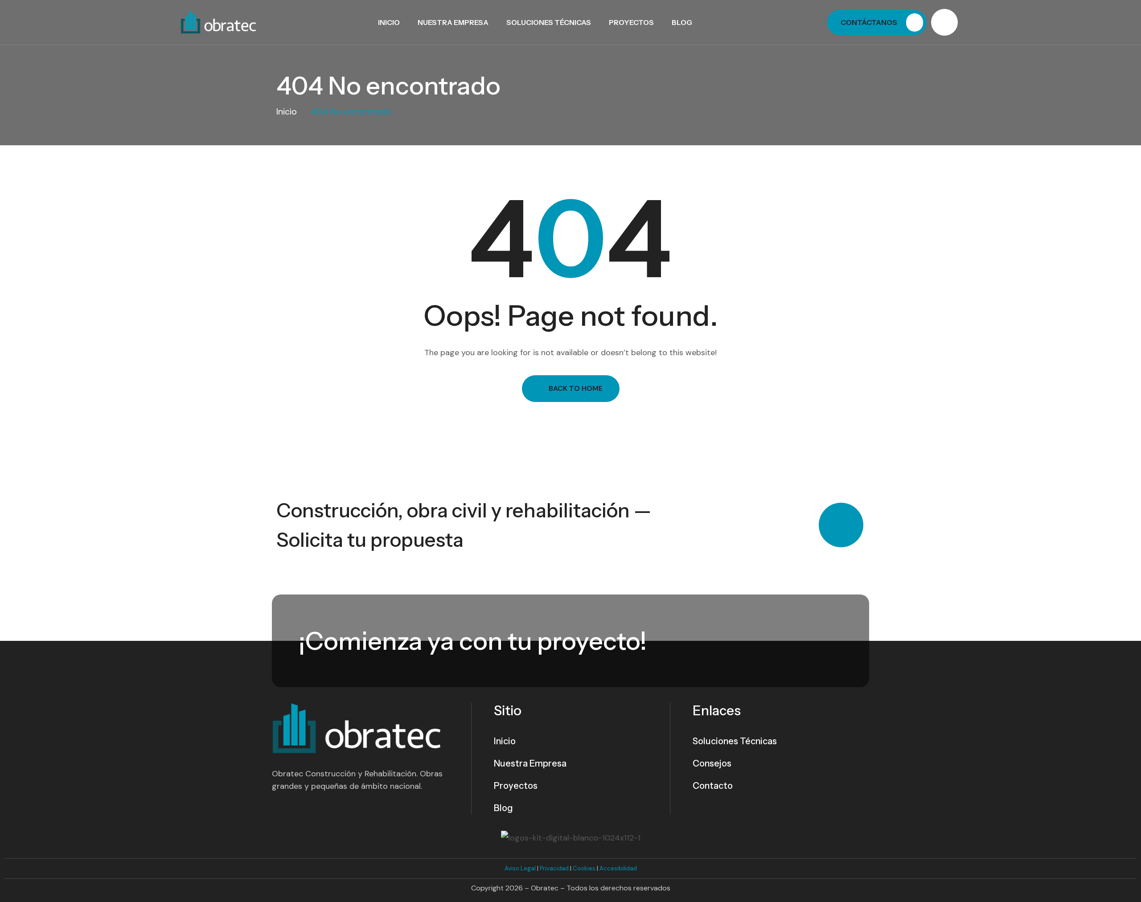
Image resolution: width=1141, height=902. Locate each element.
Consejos (712, 763)
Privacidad (554, 868)
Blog (682, 22)
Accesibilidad (618, 868)
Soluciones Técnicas (548, 22)
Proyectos (631, 22)
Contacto (713, 785)
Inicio (389, 22)
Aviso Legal (520, 868)
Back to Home (576, 388)
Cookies (584, 868)
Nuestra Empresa (453, 22)
